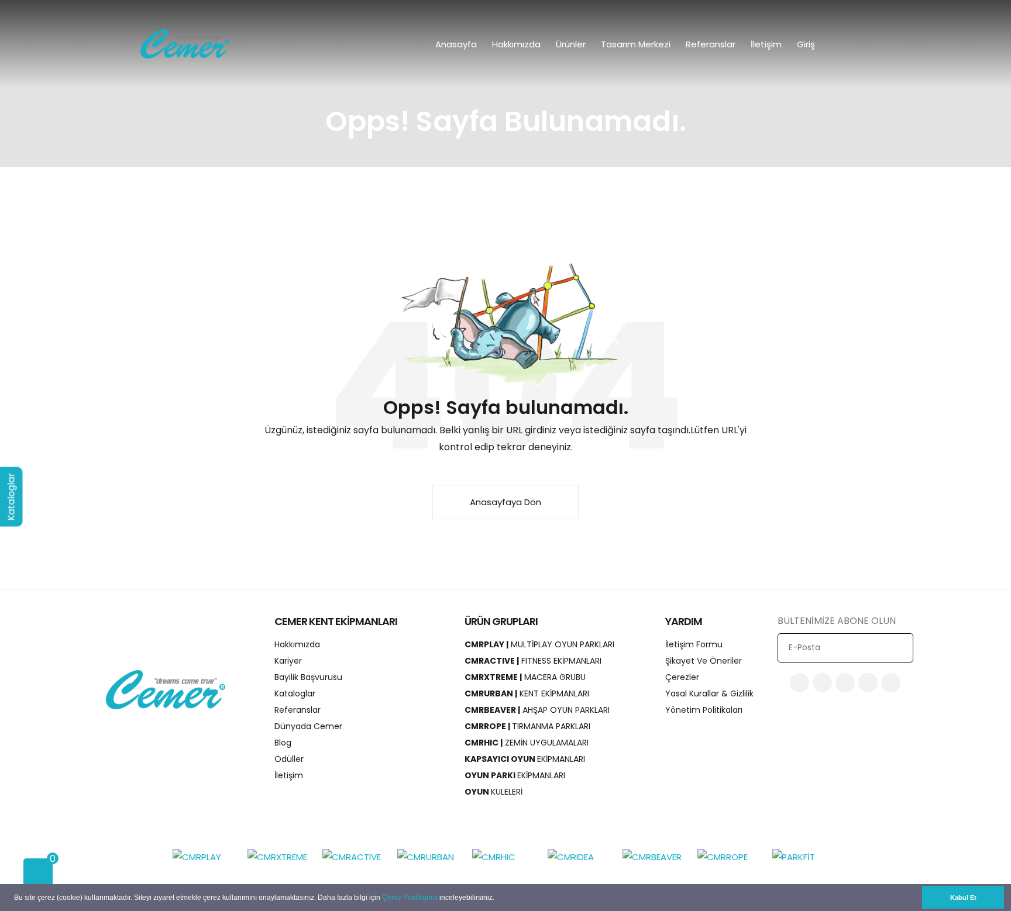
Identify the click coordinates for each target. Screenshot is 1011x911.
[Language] (844, 44)
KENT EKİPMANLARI (527, 693)
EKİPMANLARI (525, 759)
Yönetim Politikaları (703, 710)
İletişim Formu (694, 644)
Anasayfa (456, 44)
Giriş (807, 44)
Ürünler (571, 44)
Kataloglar (294, 693)
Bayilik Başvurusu (308, 677)
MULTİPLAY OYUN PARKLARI (539, 644)
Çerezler (682, 677)
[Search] (870, 43)
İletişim (766, 44)
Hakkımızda (516, 44)
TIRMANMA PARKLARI (527, 726)
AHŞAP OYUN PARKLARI (537, 710)
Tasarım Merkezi (635, 44)
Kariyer (288, 661)
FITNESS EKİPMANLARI (533, 661)
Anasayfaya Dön (505, 502)
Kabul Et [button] (963, 897)
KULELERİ (493, 792)
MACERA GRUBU (525, 677)
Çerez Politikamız (410, 897)
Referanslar (710, 44)
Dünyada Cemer (308, 726)
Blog (282, 742)
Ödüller (289, 759)
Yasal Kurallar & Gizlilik (709, 693)
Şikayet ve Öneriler (703, 661)
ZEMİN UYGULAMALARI (527, 742)
